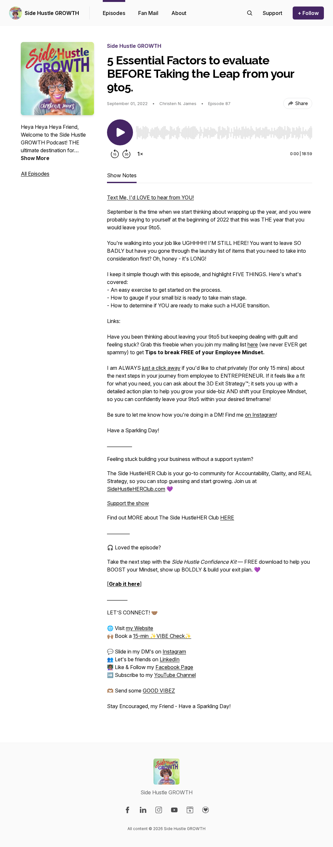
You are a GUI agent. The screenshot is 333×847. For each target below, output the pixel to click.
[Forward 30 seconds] (126, 153)
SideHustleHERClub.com (136, 489)
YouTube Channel (175, 675)
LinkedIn (170, 659)
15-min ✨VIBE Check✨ (162, 636)
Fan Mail (148, 13)
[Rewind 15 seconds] (114, 153)
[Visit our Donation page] (205, 810)
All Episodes (35, 173)
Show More (35, 158)
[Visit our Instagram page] (158, 810)
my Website (139, 628)
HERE (227, 517)
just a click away (161, 368)
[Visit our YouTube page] (174, 810)
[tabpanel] (209, 455)
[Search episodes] (249, 13)
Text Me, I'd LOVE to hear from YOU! (150, 197)
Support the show (128, 503)
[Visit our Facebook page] (127, 810)
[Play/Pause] (120, 132)
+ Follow (308, 13)
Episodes (114, 13)
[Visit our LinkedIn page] (143, 810)
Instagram (174, 651)
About (178, 13)
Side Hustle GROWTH (52, 13)
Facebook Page (174, 667)
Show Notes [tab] (122, 175)
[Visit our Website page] (190, 810)
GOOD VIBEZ (159, 690)
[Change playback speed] (140, 153)
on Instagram (260, 414)
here (252, 344)
